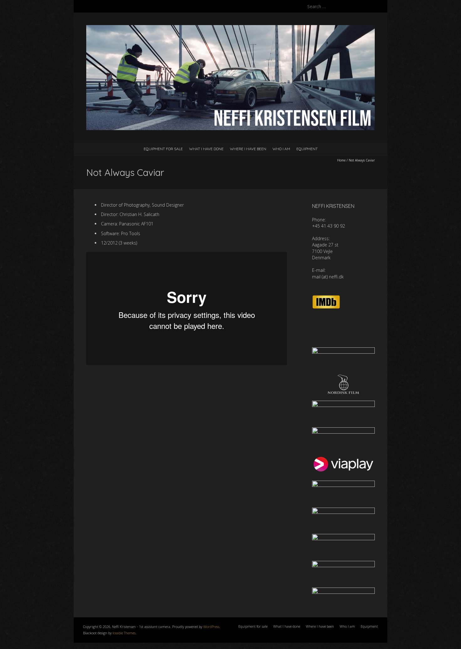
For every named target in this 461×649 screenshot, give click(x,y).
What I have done (206, 148)
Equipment (307, 148)
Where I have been (248, 148)
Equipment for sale (163, 148)
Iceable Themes (124, 633)
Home (341, 160)
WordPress (211, 626)
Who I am (281, 148)
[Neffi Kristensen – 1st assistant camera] (230, 28)
